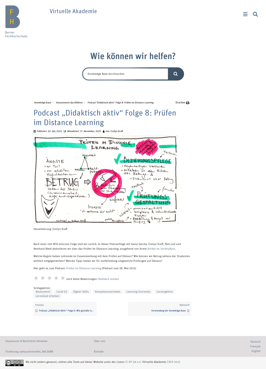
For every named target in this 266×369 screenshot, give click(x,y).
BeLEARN (47, 351)
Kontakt (99, 351)
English (256, 351)
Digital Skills (81, 291)
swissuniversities (30, 351)
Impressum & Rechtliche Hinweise (26, 341)
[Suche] (255, 14)
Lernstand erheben (47, 296)
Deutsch (255, 341)
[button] (182, 102)
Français (255, 346)
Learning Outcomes (138, 291)
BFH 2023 (174, 361)
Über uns (99, 341)
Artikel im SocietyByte (161, 248)
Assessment (43, 291)
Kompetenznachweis (107, 291)
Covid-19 (61, 291)
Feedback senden (108, 279)
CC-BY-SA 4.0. (133, 361)
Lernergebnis (165, 291)
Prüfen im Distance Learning (83, 268)
